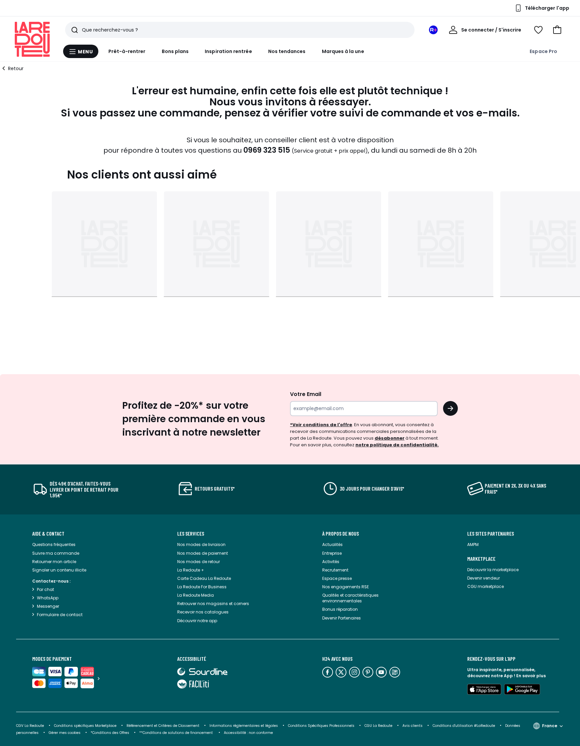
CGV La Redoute (30, 725)
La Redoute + (190, 570)
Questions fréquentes (54, 544)
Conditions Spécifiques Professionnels (321, 725)
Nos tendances (287, 51)
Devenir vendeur (483, 578)
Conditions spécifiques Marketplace (85, 725)
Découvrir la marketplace (493, 570)
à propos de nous (340, 534)
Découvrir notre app (197, 621)
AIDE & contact (48, 534)
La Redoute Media (195, 595)
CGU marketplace (485, 586)
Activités (330, 561)
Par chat (45, 589)
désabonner (389, 438)
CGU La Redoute (378, 725)
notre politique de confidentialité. (397, 445)
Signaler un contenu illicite (59, 570)
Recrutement (335, 570)
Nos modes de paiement (202, 553)
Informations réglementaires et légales (243, 725)
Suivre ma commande (55, 553)
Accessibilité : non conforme (248, 732)
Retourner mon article (54, 561)
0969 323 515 (266, 150)
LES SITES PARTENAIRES (490, 534)
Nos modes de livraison (201, 544)
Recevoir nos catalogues (203, 612)
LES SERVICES (190, 534)
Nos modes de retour (198, 561)
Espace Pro (543, 51)
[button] (557, 30)
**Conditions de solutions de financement (176, 732)
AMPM (473, 544)
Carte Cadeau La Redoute (204, 578)
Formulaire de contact (60, 614)
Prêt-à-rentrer (127, 51)
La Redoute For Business (202, 587)
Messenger (48, 606)
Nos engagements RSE (345, 587)
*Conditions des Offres (110, 732)
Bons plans (175, 51)
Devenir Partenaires (341, 618)
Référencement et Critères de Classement (163, 725)
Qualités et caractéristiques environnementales (350, 598)
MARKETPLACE (481, 559)
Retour (15, 68)
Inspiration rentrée (228, 51)
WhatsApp (47, 598)
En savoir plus (531, 676)
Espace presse (337, 578)
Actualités (332, 544)
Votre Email (305, 394)
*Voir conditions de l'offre (321, 424)
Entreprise (332, 553)
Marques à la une (343, 51)
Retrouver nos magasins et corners (213, 603)
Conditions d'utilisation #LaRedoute (464, 725)
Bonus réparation (340, 609)
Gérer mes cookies (65, 732)
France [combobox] (549, 726)
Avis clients (412, 725)
